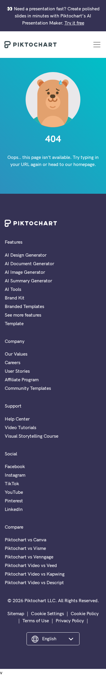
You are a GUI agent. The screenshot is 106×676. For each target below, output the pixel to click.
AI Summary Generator (28, 281)
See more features (23, 315)
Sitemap (15, 613)
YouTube (14, 492)
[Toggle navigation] (97, 44)
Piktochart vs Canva (25, 540)
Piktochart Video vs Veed (31, 565)
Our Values (16, 354)
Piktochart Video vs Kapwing (34, 574)
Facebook (15, 466)
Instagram (15, 475)
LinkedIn (14, 509)
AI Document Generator (29, 263)
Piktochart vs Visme (25, 548)
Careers (12, 362)
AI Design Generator (26, 255)
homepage (84, 164)
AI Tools (13, 289)
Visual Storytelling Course (31, 436)
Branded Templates (24, 306)
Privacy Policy (70, 620)
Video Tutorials (20, 427)
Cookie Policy (85, 613)
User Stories (17, 371)
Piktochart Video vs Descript (34, 582)
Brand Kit (14, 298)
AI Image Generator (25, 272)
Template (14, 323)
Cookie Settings (47, 613)
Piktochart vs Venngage (29, 557)
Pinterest (14, 501)
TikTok (12, 483)
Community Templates (28, 388)
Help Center (17, 419)
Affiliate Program (22, 379)
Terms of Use (35, 620)
